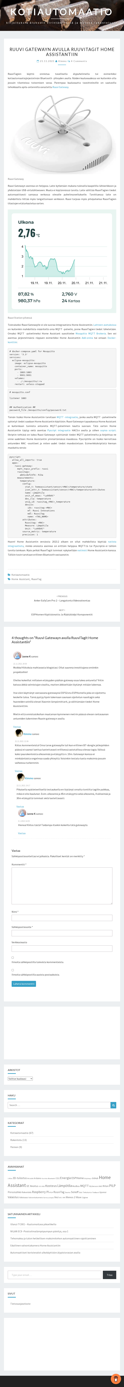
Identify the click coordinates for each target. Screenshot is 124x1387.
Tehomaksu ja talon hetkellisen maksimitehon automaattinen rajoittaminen (53, 1238)
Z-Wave (78, 1197)
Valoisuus (23, 1197)
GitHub (95, 1178)
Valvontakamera (35, 1197)
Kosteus (51, 1186)
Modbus (76, 1186)
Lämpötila (64, 1186)
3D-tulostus (20, 1178)
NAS (100, 1186)
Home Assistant (20, 579)
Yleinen (14, 1147)
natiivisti (82, 550)
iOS (40, 1186)
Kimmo (62, 61)
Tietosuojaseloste (20, 1303)
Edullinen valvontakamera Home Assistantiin (35, 1245)
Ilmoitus (34, 1186)
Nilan (106, 1186)
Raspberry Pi (40, 1192)
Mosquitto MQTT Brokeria (91, 333)
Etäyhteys (87, 1178)
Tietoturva (87, 1192)
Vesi (56, 1197)
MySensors (93, 1186)
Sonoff (74, 1192)
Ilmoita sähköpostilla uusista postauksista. (36, 974)
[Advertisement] (62, 1032)
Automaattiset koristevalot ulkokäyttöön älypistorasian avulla (45, 1252)
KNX (43, 1186)
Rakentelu (16, 1140)
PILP (112, 1186)
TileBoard (95, 1192)
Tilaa (109, 1274)
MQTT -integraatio (67, 417)
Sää (80, 1192)
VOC (60, 1198)
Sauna (67, 1192)
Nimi (15, 911)
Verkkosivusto (19, 942)
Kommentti (19, 864)
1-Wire (10, 1178)
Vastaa (17, 726)
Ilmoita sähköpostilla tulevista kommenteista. (38, 962)
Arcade (30, 1178)
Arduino (37, 1178)
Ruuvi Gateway (60, 87)
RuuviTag (36, 579)
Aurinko (44, 1178)
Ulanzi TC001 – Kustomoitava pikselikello (33, 1224)
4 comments (79, 61)
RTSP (51, 1192)
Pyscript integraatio (59, 430)
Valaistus (13, 1197)
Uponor (103, 1192)
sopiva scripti (108, 430)
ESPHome (77, 1178)
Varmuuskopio (48, 1198)
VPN (63, 1198)
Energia (65, 1178)
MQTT (84, 1186)
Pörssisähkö (14, 1192)
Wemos (69, 1197)
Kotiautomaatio (20, 574)
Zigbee (85, 1197)
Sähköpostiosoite (22, 927)
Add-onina (87, 337)
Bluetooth (51, 1178)
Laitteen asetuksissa (104, 324)
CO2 (58, 1178)
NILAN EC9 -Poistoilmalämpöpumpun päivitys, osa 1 (39, 1231)
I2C (28, 1186)
